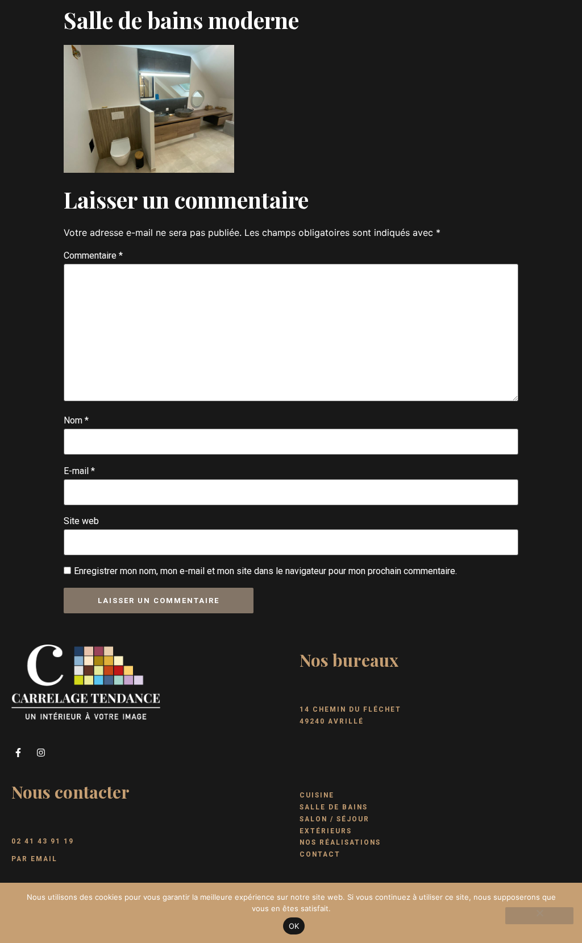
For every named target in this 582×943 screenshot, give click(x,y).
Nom (76, 420)
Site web (81, 521)
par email (34, 859)
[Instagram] (41, 752)
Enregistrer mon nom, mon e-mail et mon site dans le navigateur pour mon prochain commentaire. (265, 571)
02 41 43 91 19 (42, 841)
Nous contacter (70, 791)
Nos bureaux (349, 660)
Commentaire (93, 255)
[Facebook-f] (18, 752)
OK (294, 925)
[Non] (539, 915)
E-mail (79, 471)
